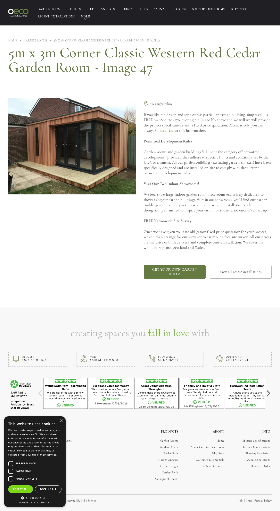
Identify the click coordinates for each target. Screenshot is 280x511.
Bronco (92, 500)
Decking (179, 9)
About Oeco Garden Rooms (207, 447)
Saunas (160, 9)
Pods (90, 9)
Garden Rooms (50, 9)
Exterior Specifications (256, 440)
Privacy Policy (263, 500)
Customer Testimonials (210, 460)
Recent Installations (56, 16)
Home (12, 40)
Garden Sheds (170, 472)
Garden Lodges (169, 466)
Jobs (241, 500)
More (85, 16)
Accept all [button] (20, 489)
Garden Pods (170, 453)
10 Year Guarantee (213, 466)
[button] (34, 498)
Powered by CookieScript (35, 502)
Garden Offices (169, 447)
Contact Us (164, 130)
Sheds (143, 9)
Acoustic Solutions (258, 460)
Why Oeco (239, 9)
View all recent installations (241, 271)
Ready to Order (260, 466)
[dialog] (35, 461)
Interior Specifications (256, 447)
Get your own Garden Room (174, 271)
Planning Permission (257, 453)
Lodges (126, 9)
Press (249, 500)
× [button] (61, 420)
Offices (74, 9)
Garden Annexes (168, 460)
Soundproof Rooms (208, 9)
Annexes (108, 9)
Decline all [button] (48, 489)
